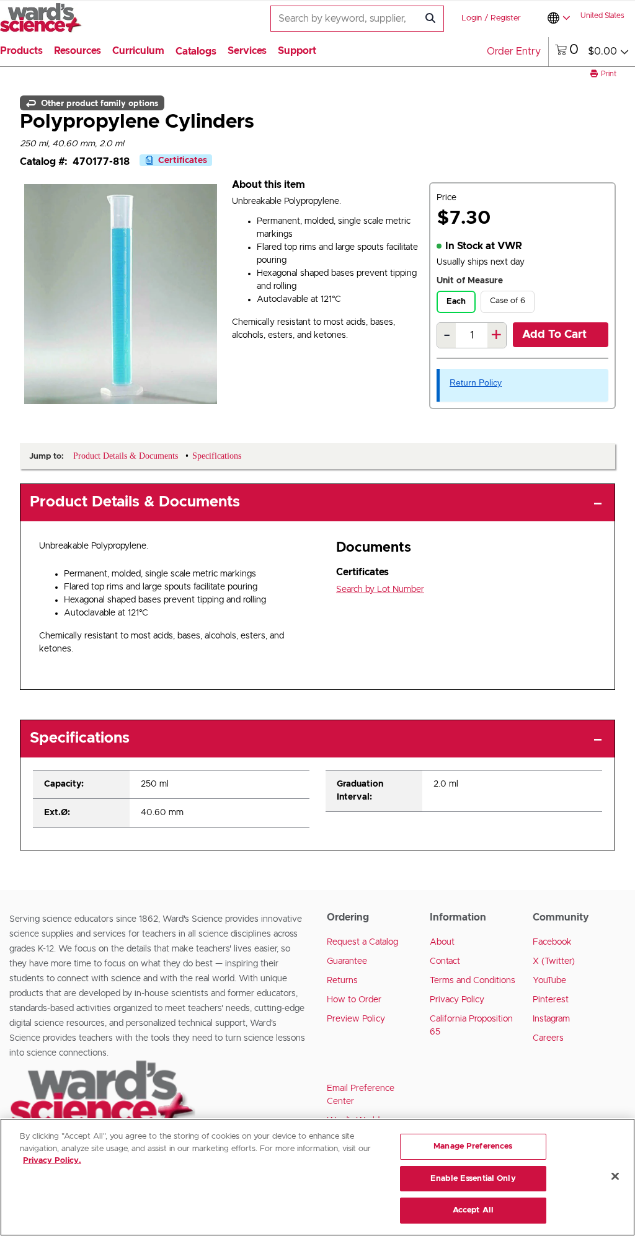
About (442, 942)
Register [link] (506, 18)
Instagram (551, 1019)
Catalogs (195, 51)
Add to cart (554, 334)
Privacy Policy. (52, 1161)
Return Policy (476, 382)
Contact (445, 961)
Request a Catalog (362, 942)
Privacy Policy (457, 999)
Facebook (552, 942)
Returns (342, 980)
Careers (548, 1038)
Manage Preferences (472, 1146)
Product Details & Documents (135, 502)
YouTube (549, 980)
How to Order (354, 999)
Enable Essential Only (473, 1179)
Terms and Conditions (472, 980)
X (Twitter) (554, 961)
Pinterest (551, 999)
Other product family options (98, 102)
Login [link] (471, 18)
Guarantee (347, 961)
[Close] (615, 1176)
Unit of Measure (470, 280)
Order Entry (514, 51)
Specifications (80, 738)
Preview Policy (356, 1019)
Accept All (473, 1210)
